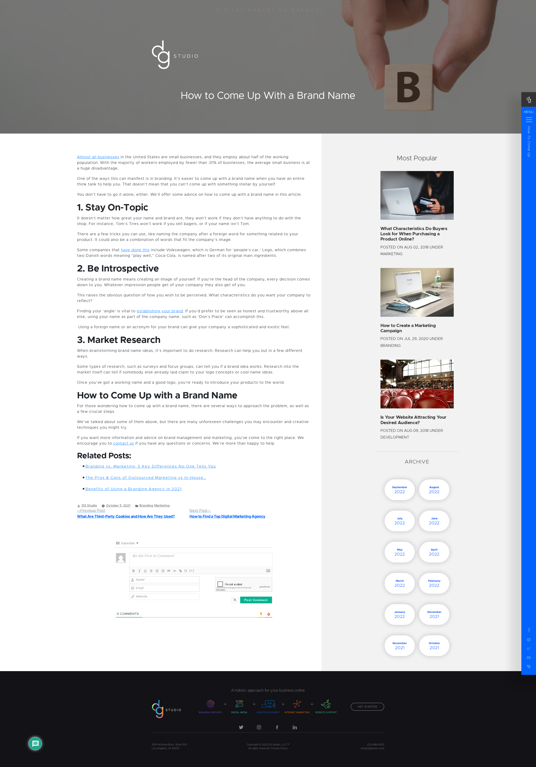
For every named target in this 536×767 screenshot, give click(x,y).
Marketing (162, 505)
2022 (399, 490)
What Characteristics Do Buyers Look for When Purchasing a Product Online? (413, 233)
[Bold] (134, 570)
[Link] (180, 570)
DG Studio (89, 505)
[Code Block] (175, 570)
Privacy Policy (279, 748)
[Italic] (139, 570)
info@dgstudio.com (372, 748)
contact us (123, 443)
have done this (135, 250)
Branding (146, 505)
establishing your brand (160, 311)
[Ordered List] (157, 570)
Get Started (367, 706)
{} (185, 570)
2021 (434, 615)
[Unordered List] (163, 570)
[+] (191, 570)
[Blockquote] (169, 570)
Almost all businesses (98, 157)
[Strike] (151, 570)
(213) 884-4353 (375, 744)
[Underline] (145, 570)
